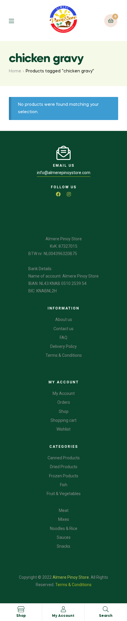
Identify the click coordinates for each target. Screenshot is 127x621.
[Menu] (16, 21)
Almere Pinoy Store (71, 577)
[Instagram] (68, 194)
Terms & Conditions (73, 584)
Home (15, 71)
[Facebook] (58, 194)
